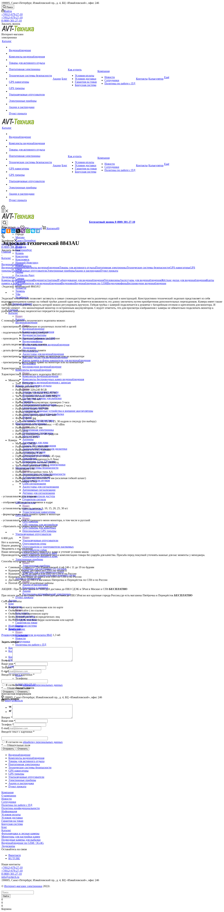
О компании (8, 795)
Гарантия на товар (12, 820)
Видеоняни (68, 283)
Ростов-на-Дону (24, 275)
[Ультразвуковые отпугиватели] (30, 91)
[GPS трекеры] (30, 85)
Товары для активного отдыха (77, 267)
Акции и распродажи (87, 270)
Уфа (17, 294)
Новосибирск (23, 265)
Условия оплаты (11, 814)
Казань (19, 253)
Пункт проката (109, 270)
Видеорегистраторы (45, 280)
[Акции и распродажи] (30, 104)
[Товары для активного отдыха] (30, 59)
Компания (7, 792)
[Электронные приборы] (30, 97)
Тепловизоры (112, 280)
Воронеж (20, 246)
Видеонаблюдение (33, 328)
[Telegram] (38, 231)
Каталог (20, 319)
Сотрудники (8, 801)
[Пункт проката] (30, 110)
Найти (6, 896)
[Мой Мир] (13, 231)
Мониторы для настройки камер (20, 836)
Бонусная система (12, 824)
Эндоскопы (8, 846)
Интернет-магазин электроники (23, 886)
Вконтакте (14, 855)
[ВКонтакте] (3, 231)
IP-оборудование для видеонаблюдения (80, 280)
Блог (4, 827)
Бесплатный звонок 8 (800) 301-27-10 (112, 221)
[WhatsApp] (28, 231)
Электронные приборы (61, 270)
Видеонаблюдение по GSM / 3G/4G (22, 842)
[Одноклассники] (8, 231)
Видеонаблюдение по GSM (91, 283)
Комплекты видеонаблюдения (40, 376)
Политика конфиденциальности (20, 808)
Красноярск (22, 259)
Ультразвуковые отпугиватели (40, 540)
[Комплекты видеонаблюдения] (30, 53)
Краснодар (21, 256)
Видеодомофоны (117, 283)
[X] (18, 231)
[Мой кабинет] (3, 207)
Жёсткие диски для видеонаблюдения (183, 280)
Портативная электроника (38, 429)
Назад (18, 316)
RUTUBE (14, 858)
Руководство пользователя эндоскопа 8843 (26, 635)
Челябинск (21, 297)
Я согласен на (34, 685)
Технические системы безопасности (148, 267)
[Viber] (23, 231)
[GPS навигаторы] (30, 78)
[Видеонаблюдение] (30, 47)
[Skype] (33, 231)
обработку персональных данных (43, 685)
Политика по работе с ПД (16, 805)
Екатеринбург (23, 249)
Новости (6, 798)
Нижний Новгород (26, 262)
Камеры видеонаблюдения (17, 280)
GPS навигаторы (180, 267)
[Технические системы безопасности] (30, 72)
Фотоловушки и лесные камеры (20, 833)
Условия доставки (12, 817)
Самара (19, 278)
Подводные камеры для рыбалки (21, 839)
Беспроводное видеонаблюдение (146, 283)
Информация (9, 811)
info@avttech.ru (10, 876)
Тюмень (20, 291)
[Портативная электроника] (30, 66)
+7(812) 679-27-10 (12, 14)
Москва (19, 237)
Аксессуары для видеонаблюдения (140, 280)
